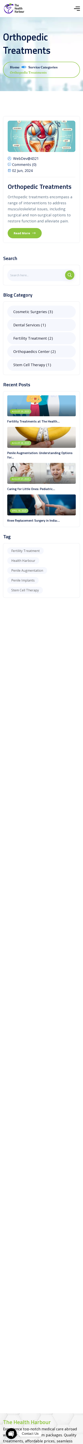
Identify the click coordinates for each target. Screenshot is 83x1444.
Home (15, 67)
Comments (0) (24, 164)
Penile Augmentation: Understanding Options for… (40, 455)
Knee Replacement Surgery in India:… (33, 520)
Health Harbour (23, 560)
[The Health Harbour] (14, 8)
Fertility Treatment (32, 338)
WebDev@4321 (26, 158)
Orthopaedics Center (33, 351)
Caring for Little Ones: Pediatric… (31, 488)
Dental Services (28, 325)
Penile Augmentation (27, 570)
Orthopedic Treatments (40, 186)
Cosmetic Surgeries (32, 311)
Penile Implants (23, 580)
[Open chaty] (11, 1433)
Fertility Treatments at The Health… (33, 421)
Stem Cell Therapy (31, 364)
